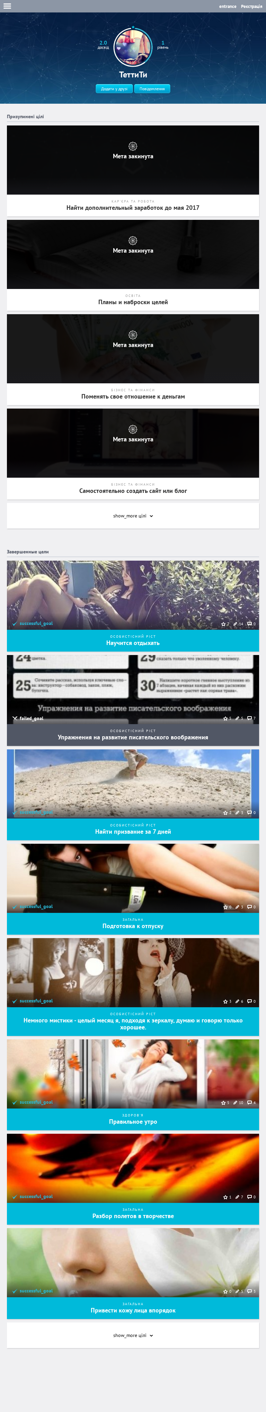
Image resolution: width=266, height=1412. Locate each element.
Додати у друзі (114, 88)
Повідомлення (152, 88)
